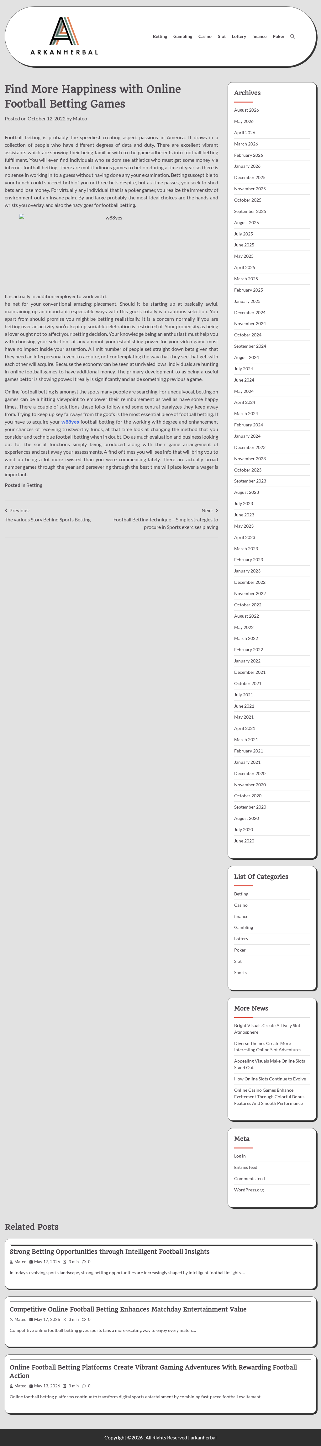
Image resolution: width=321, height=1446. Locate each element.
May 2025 (244, 256)
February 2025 (248, 290)
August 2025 (246, 222)
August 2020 (246, 818)
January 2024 (247, 436)
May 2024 (244, 391)
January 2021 (247, 762)
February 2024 (248, 424)
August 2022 (246, 616)
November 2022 (250, 593)
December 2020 (250, 773)
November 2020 (250, 784)
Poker (279, 36)
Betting (160, 36)
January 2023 (247, 570)
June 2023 (244, 514)
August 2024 (246, 357)
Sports (240, 972)
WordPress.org (249, 1189)
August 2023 (246, 492)
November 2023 (250, 458)
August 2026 (246, 110)
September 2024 (250, 346)
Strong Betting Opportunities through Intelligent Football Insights (110, 1251)
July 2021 (243, 694)
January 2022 (247, 660)
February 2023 (248, 559)
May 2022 (244, 627)
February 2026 (248, 155)
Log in (240, 1155)
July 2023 (243, 503)
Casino (205, 36)
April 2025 (244, 267)
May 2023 (244, 526)
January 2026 (247, 166)
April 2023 (244, 537)
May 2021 (244, 717)
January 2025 (247, 301)
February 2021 (248, 750)
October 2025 (247, 200)
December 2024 (250, 312)
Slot (222, 36)
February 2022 (248, 649)
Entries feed (245, 1167)
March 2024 (246, 413)
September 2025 (250, 211)
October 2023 (247, 469)
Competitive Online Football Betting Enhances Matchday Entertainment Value (128, 1309)
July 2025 (243, 233)
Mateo (80, 118)
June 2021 (244, 706)
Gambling (182, 36)
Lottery (239, 36)
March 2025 (246, 278)
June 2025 (244, 244)
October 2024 (247, 334)
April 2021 (244, 728)
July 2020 (243, 829)
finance (259, 36)
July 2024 (243, 368)
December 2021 (250, 672)
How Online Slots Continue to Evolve (270, 1078)
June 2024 (244, 380)
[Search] (292, 36)
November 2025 (250, 188)
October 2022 (247, 604)
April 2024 (244, 402)
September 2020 (250, 807)
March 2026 (246, 143)
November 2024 (250, 323)
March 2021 (246, 739)
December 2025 (250, 177)
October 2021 (247, 683)
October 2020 (247, 795)
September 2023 (250, 480)
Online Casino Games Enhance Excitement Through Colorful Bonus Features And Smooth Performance (269, 1096)
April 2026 (244, 132)
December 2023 (250, 447)
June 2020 (244, 840)
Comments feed (249, 1178)
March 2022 (246, 638)
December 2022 (250, 582)
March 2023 (246, 548)
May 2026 (244, 121)
